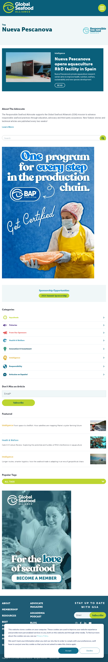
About (6, 603)
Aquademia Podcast (37, 615)
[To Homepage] (18, 7)
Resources (9, 615)
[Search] (103, 138)
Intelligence (7, 425)
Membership (10, 609)
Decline (90, 651)
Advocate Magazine (36, 605)
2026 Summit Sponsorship (54, 295)
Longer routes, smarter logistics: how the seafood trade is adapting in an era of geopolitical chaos (43, 462)
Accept (68, 651)
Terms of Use (54, 658)
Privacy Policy (42, 636)
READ (60, 85)
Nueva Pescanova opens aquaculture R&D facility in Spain (75, 63)
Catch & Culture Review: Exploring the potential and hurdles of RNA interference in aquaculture (42, 445)
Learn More (8, 127)
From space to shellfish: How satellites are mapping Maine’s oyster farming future (48, 426)
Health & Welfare (10, 440)
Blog (33, 622)
